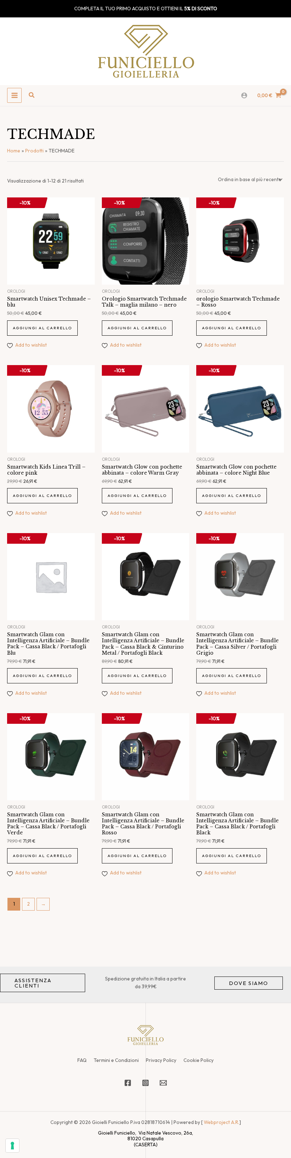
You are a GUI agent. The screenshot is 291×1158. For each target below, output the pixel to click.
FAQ (82, 1060)
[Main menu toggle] (14, 95)
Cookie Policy (198, 1060)
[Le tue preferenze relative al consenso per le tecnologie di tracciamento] (12, 1145)
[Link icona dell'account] (244, 95)
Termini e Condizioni (116, 1060)
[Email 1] (163, 1082)
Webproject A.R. (221, 1122)
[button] (32, 95)
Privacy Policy (161, 1060)
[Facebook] (127, 1082)
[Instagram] (145, 1082)
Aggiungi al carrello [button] (42, 327)
